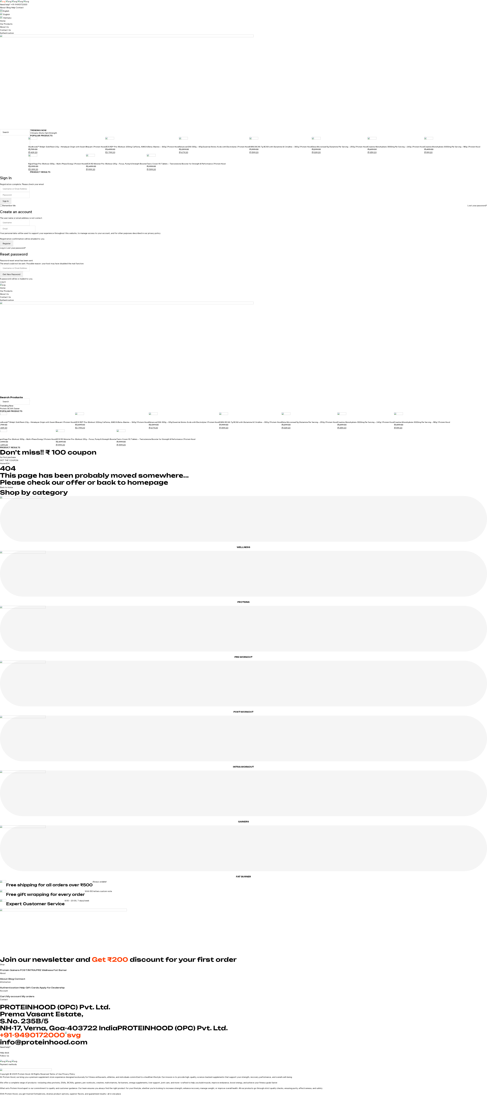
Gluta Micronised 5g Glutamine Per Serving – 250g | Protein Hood (340, 147)
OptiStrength (51, 133)
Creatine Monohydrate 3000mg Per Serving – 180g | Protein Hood (452, 147)
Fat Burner (243, 876)
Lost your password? (477, 205)
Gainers (243, 821)
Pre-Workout (243, 657)
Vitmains (34, 133)
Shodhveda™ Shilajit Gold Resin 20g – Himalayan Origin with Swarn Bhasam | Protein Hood (66, 147)
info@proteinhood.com (44, 1042)
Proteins (243, 602)
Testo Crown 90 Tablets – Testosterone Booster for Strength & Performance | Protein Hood (186, 164)
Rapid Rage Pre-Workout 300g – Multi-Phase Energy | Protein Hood (57, 164)
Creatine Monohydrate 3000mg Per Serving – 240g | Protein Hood (396, 147)
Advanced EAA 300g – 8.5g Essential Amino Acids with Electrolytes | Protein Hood (214, 147)
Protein (3, 408)
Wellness (243, 547)
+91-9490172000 (19, 4)
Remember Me (9, 205)
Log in (3, 248)
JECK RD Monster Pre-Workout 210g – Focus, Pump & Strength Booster (116, 164)
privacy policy (154, 233)
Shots (42, 133)
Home (2, 463)
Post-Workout (243, 712)
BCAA (10, 408)
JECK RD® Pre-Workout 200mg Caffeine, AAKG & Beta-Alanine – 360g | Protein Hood (142, 147)
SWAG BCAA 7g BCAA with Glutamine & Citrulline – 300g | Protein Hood (280, 147)
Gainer (17, 408)
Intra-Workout (243, 767)
